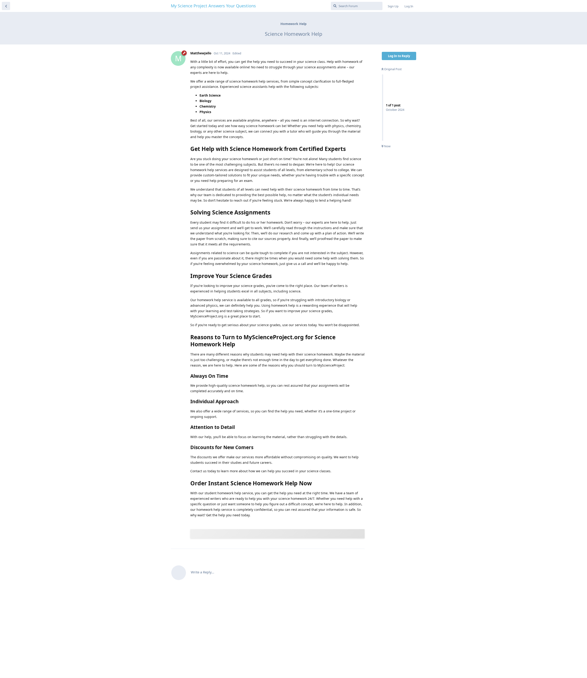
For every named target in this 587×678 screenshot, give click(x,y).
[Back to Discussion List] (6, 6)
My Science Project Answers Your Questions (213, 5)
